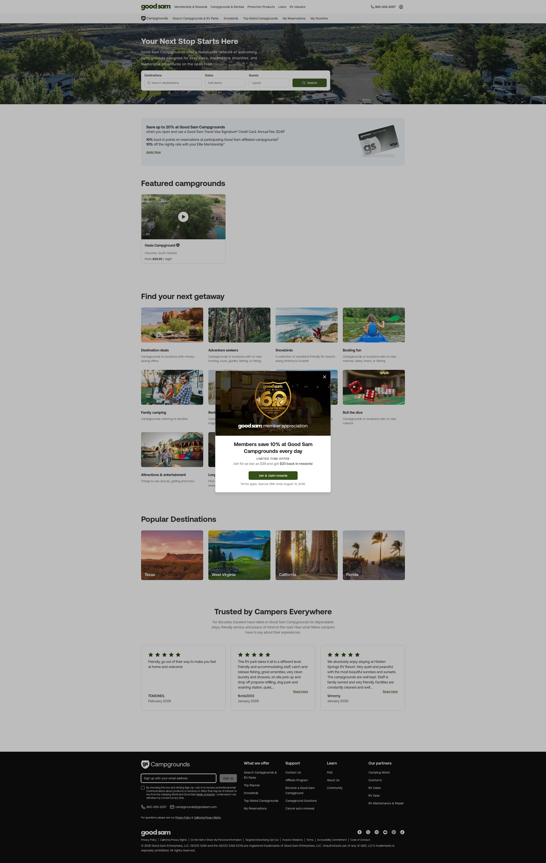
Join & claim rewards (273, 475)
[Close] (324, 376)
